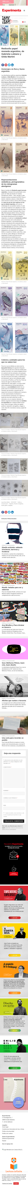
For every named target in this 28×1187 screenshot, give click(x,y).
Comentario (7, 767)
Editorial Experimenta (8, 1138)
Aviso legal (5, 1127)
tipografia (10, 505)
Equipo (4, 1140)
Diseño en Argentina (18, 503)
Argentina (11, 503)
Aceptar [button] (16, 1183)
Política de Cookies (16, 1180)
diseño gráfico (4, 505)
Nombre (6, 790)
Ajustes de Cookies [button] (7, 1183)
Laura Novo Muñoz (5, 502)
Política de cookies (7, 1133)
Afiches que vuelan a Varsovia (14, 701)
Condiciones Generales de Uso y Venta (13, 1129)
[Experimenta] (11, 10)
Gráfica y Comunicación (8, 545)
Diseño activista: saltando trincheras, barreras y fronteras (12, 549)
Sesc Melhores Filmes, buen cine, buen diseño (13, 664)
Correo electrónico (10, 798)
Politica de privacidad (8, 1131)
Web (4, 805)
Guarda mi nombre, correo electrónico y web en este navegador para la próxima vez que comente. (13, 814)
